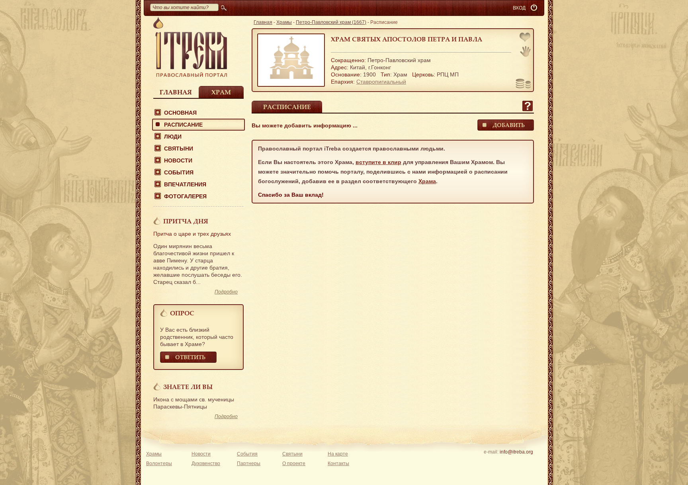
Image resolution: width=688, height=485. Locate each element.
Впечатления (185, 184)
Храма (427, 181)
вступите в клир (378, 162)
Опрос (182, 313)
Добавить (509, 125)
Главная (176, 92)
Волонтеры (159, 463)
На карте (338, 454)
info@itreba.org (516, 452)
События (179, 172)
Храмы (284, 22)
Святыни (178, 148)
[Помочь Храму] (523, 84)
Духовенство (206, 463)
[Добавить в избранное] (525, 38)
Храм (221, 92)
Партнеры (248, 463)
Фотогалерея (185, 196)
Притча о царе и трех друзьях (192, 234)
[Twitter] (516, 462)
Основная (180, 113)
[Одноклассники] (528, 462)
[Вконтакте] (491, 462)
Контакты (338, 463)
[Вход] (535, 8)
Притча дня (185, 221)
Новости (178, 160)
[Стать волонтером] (525, 51)
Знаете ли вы (188, 386)
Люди (173, 136)
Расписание (183, 124)
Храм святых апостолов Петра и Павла (406, 39)
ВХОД (519, 8)
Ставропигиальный (381, 81)
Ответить (190, 357)
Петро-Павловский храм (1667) (331, 22)
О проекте (293, 463)
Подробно (226, 292)
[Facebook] (504, 462)
